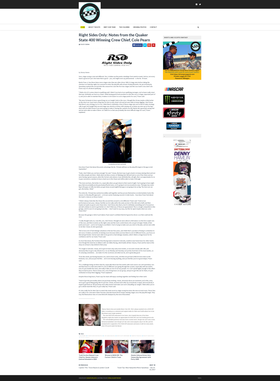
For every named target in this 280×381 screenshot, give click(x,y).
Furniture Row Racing (95, 335)
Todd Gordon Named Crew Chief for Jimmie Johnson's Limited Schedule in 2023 (88, 357)
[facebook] (196, 4)
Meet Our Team (110, 27)
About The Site (94, 27)
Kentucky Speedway (123, 335)
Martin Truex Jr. (136, 335)
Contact (153, 27)
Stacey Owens (84, 337)
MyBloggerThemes (114, 378)
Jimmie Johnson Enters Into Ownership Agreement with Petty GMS (141, 357)
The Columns (124, 27)
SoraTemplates (91, 378)
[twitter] (200, 4)
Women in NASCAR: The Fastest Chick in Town (113, 356)
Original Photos (139, 27)
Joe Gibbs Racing (109, 335)
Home (82, 27)
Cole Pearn (82, 335)
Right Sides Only (149, 335)
